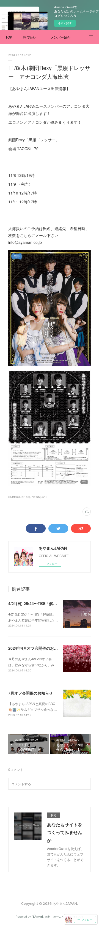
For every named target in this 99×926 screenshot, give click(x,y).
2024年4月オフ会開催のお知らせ (36, 648)
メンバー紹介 (60, 37)
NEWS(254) (39, 497)
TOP (9, 37)
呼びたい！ (31, 37)
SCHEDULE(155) (19, 497)
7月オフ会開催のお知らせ (30, 693)
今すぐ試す (65, 23)
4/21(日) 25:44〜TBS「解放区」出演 (40, 603)
